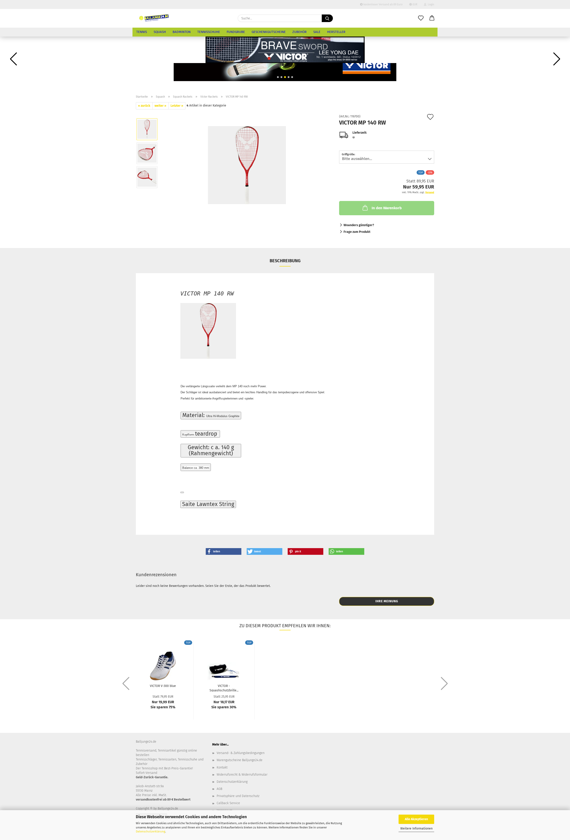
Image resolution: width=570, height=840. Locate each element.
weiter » (160, 106)
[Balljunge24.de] (154, 18)
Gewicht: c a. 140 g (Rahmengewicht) (211, 450)
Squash (160, 32)
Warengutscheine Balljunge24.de (240, 760)
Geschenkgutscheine (269, 32)
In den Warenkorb (387, 208)
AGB (219, 789)
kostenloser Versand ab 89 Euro (383, 4)
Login (430, 4)
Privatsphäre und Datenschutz (238, 796)
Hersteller (336, 32)
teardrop (199, 433)
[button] (432, 18)
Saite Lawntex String (208, 504)
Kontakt (222, 767)
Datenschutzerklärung (150, 831)
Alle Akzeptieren (416, 819)
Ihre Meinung (386, 601)
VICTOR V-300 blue (163, 686)
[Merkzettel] (420, 18)
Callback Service (228, 803)
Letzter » (177, 106)
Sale (316, 32)
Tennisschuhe (208, 32)
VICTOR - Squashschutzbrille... (224, 688)
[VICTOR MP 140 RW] (247, 165)
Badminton (182, 32)
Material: (210, 415)
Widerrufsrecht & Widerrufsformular (242, 774)
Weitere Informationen (416, 828)
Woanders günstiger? (359, 225)
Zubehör (299, 32)
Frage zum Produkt (357, 232)
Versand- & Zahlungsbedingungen (241, 753)
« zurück (144, 106)
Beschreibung (285, 260)
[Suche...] (327, 18)
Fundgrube (236, 32)
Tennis (141, 32)
